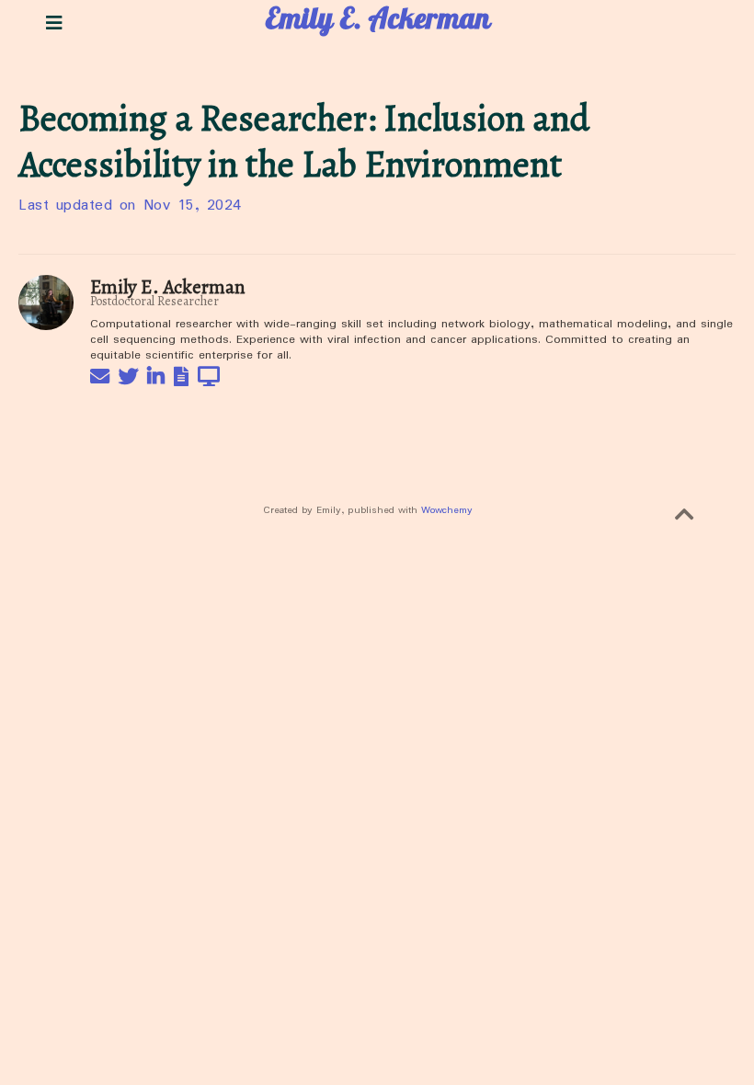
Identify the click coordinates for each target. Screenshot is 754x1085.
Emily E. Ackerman (377, 23)
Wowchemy (447, 510)
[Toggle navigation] (54, 23)
